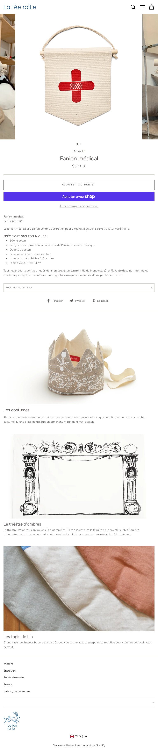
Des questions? (19, 287)
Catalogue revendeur (17, 691)
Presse (7, 684)
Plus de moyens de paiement (79, 206)
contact (8, 664)
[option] (79, 76)
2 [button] (81, 144)
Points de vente (13, 677)
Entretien (9, 671)
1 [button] (78, 144)
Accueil (78, 151)
